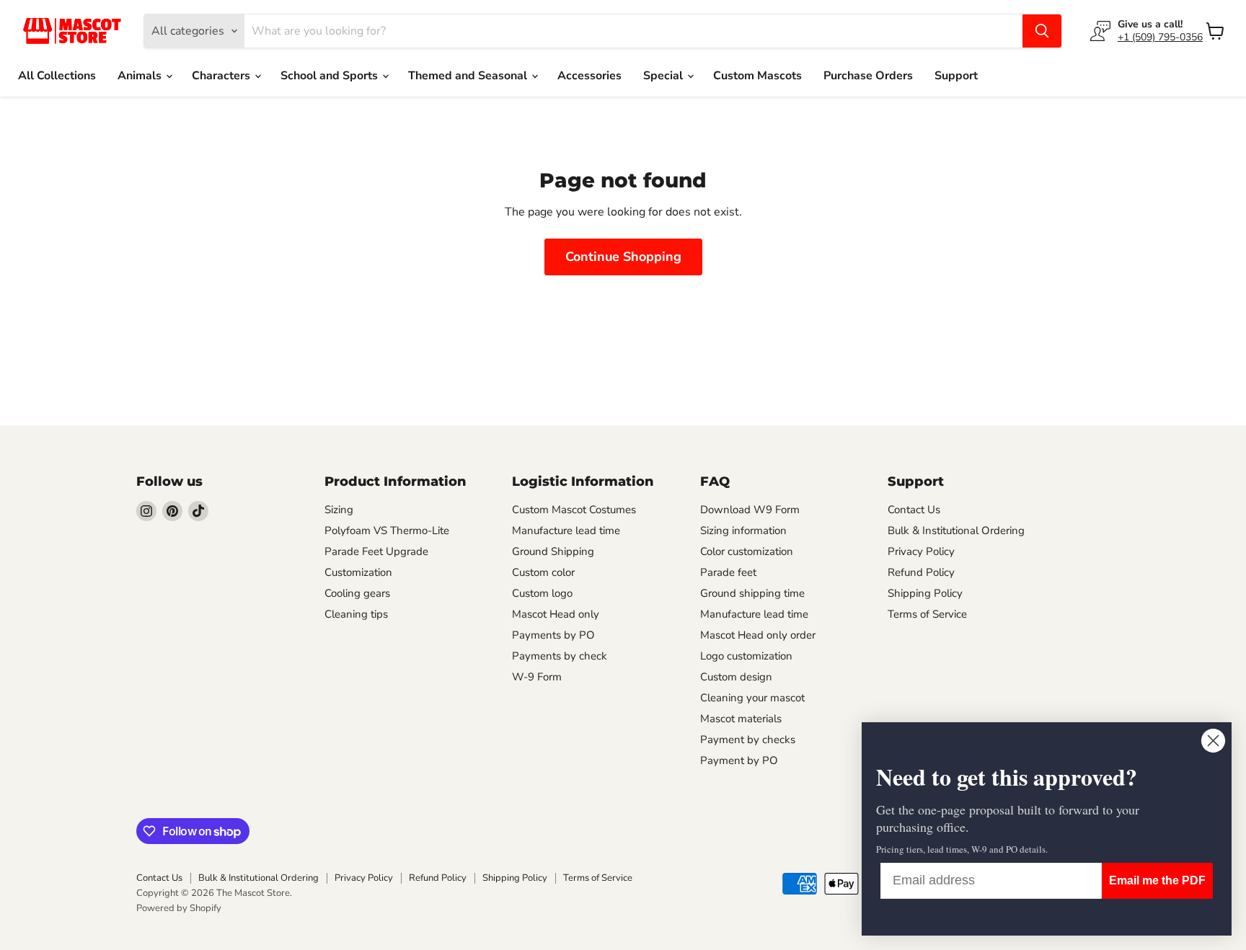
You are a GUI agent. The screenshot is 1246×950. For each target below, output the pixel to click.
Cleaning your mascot (752, 698)
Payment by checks (747, 739)
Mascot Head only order (758, 635)
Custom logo (542, 593)
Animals (141, 76)
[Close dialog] (1213, 740)
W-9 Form (537, 677)
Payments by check (559, 656)
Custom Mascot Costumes (574, 509)
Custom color (543, 572)
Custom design (736, 677)
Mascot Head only (555, 614)
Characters (222, 76)
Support (956, 76)
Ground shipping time (752, 593)
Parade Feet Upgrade (376, 551)
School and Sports (330, 76)
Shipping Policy (925, 593)
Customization (358, 572)
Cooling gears (357, 593)
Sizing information (743, 530)
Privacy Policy (921, 551)
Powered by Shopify (178, 908)
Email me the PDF (1157, 880)
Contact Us (914, 509)
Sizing (338, 509)
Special (664, 76)
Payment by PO (739, 760)
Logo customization (746, 656)
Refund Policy (921, 572)
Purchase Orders (868, 76)
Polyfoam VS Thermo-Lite (386, 530)
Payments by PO (553, 635)
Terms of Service (927, 614)
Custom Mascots (757, 76)
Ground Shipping (553, 551)
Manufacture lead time (566, 530)
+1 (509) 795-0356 (1160, 37)
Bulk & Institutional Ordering (956, 530)
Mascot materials (741, 718)
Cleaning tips (356, 614)
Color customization (746, 551)
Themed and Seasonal (469, 76)
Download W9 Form (750, 509)
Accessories (589, 76)
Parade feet (728, 572)
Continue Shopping (623, 256)
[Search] (1041, 31)
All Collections (57, 76)
